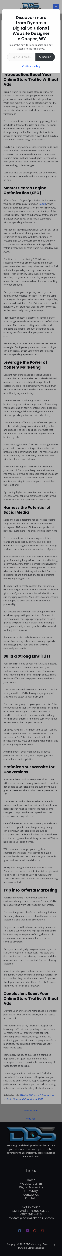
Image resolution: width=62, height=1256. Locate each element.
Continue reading (31, 66)
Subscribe (45, 57)
